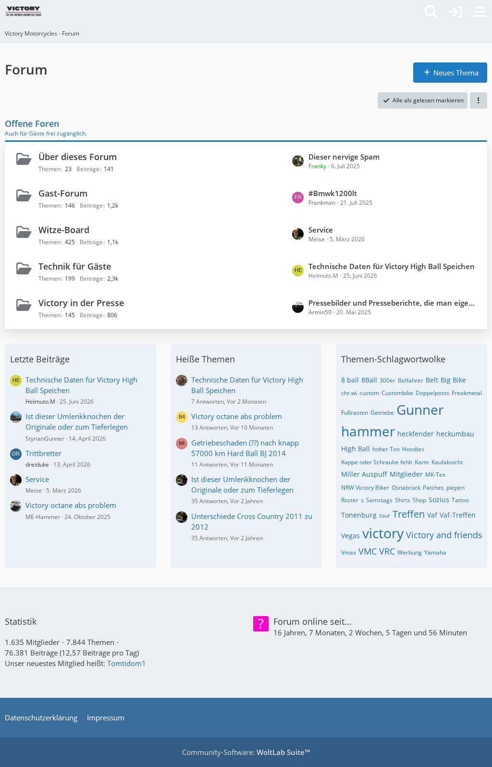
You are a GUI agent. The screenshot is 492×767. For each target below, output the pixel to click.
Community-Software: (246, 752)
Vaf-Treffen (458, 515)
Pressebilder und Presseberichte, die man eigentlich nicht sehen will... (393, 303)
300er (387, 380)
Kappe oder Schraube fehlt (376, 462)
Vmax (348, 552)
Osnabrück (406, 487)
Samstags (379, 500)
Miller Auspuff (364, 474)
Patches (433, 487)
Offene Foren (32, 123)
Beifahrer (410, 380)
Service (320, 230)
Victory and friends (444, 535)
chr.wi (349, 393)
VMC (367, 551)
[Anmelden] (455, 12)
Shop (419, 500)
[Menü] (479, 12)
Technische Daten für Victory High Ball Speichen (391, 266)
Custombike (397, 393)
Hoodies (413, 449)
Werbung (409, 552)
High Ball (355, 448)
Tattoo (460, 500)
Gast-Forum (62, 193)
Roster (349, 500)
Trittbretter (43, 453)
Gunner (419, 409)
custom (369, 393)
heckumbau (455, 433)
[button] (478, 100)
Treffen (409, 513)
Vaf (432, 515)
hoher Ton (386, 449)
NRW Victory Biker (365, 487)
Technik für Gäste (74, 266)
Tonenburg (359, 515)
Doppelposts (432, 393)
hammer (368, 431)
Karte (422, 462)
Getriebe (382, 412)
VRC (387, 551)
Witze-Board (63, 229)
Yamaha (435, 552)
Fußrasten (354, 412)
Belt (432, 379)
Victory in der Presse (81, 303)
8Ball (369, 379)
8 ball (350, 379)
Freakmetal (467, 393)
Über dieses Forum (77, 156)
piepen (455, 487)
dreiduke (37, 464)
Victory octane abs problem (70, 505)
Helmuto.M (40, 401)
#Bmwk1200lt (332, 193)
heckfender (415, 433)
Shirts (402, 500)
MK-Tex (435, 474)
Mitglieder (406, 474)
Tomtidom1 (126, 663)
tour (384, 515)
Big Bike (453, 379)
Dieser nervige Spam (344, 156)
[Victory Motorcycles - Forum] (23, 12)
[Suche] (431, 12)
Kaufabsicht (447, 462)
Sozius (439, 499)
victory (383, 533)
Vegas (350, 535)
